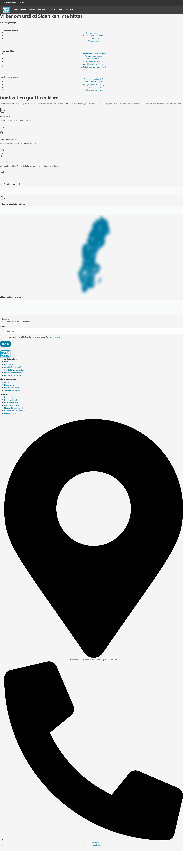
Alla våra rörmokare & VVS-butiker (13, 2)
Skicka (5, 344)
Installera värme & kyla (37, 9)
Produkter (69, 9)
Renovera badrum (19, 9)
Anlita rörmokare (55, 9)
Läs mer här (54, 337)
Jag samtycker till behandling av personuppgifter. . (34, 337)
